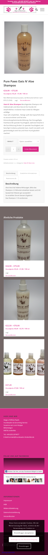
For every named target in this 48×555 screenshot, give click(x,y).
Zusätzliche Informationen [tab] (28, 173)
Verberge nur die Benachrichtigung (24, 539)
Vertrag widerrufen (8, 552)
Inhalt (10, 141)
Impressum (8, 500)
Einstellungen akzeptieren (24, 533)
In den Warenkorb (31, 149)
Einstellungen (24, 546)
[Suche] (35, 9)
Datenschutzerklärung (12, 512)
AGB (5, 504)
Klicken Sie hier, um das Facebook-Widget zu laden (25, 471)
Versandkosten (25, 100)
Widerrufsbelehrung (11, 508)
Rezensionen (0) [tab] (11, 178)
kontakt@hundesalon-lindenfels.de (21, 437)
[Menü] (41, 9)
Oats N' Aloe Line (29, 163)
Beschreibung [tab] (10, 173)
